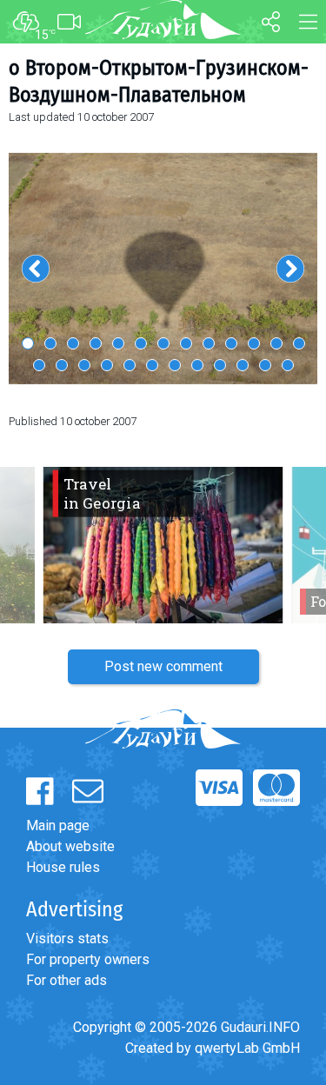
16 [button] (84, 365)
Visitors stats (67, 938)
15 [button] (62, 365)
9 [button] (209, 343)
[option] (163, 267)
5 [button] (118, 343)
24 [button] (265, 365)
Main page (58, 825)
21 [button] (197, 365)
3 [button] (73, 343)
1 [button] (28, 343)
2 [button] (50, 343)
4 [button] (96, 343)
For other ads (66, 980)
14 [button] (39, 365)
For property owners (88, 959)
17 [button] (107, 365)
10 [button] (231, 343)
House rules (63, 867)
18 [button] (129, 365)
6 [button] (141, 343)
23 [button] (242, 365)
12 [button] (276, 343)
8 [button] (186, 343)
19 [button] (152, 365)
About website (70, 846)
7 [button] (163, 343)
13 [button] (299, 343)
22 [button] (220, 365)
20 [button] (175, 365)
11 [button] (254, 343)
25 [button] (288, 365)
